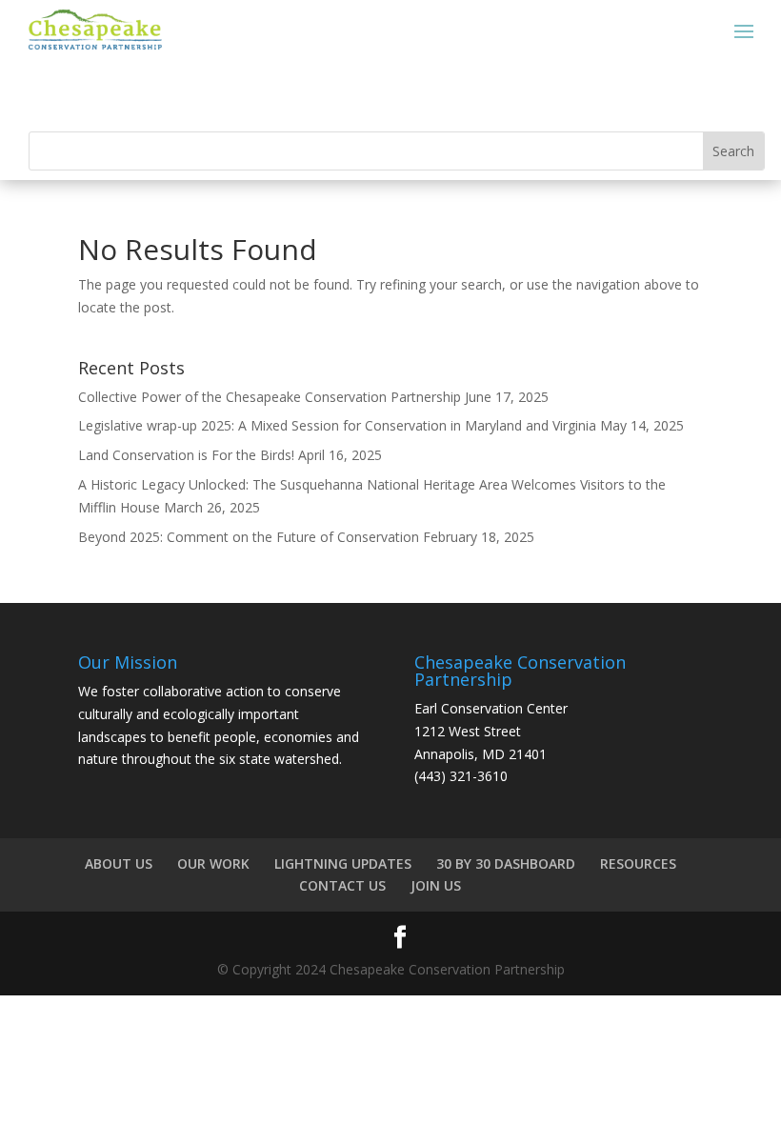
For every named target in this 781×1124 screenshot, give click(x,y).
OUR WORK (213, 863)
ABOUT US (118, 863)
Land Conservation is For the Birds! (186, 455)
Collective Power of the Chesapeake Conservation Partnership (269, 397)
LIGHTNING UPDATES (342, 863)
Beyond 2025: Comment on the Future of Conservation (248, 537)
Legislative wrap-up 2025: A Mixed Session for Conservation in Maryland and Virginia (337, 425)
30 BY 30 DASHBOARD (505, 863)
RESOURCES (638, 863)
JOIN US (436, 885)
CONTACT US (342, 885)
